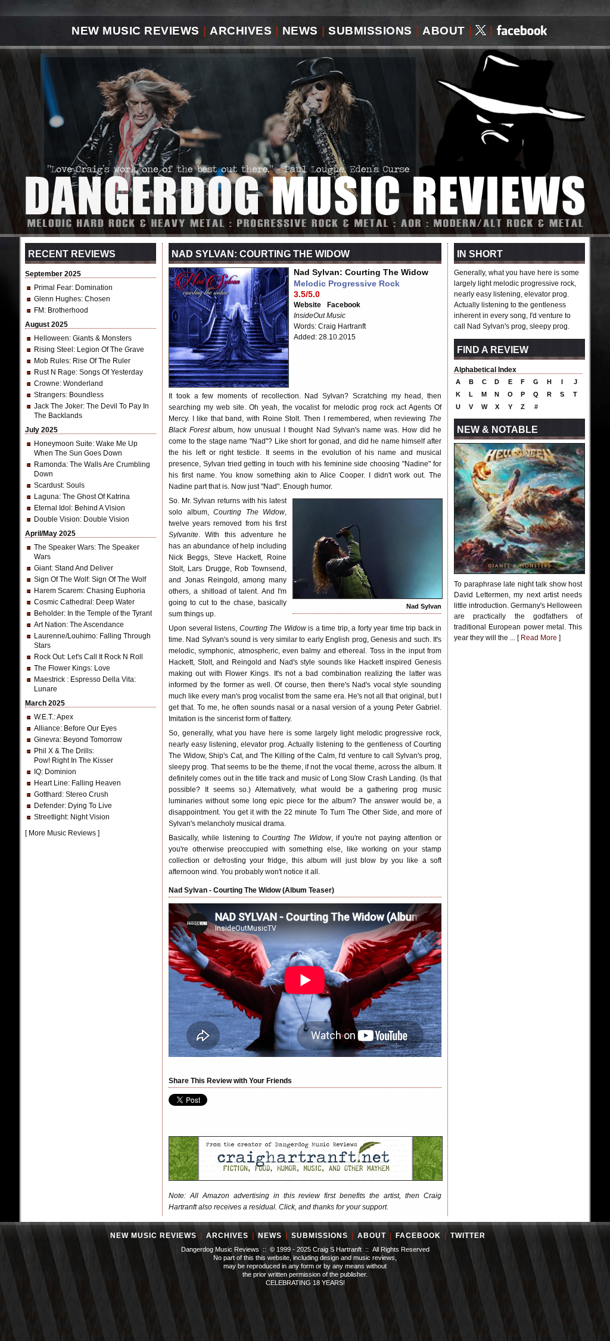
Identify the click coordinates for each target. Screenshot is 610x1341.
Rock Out (49, 657)
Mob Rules (51, 361)
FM (39, 310)
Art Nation (50, 624)
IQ (37, 772)
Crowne (47, 383)
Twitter (467, 1235)
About (443, 30)
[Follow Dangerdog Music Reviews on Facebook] (522, 31)
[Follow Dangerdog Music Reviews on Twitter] (480, 31)
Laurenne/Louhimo (65, 636)
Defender (49, 806)
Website (307, 305)
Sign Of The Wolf (61, 579)
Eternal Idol (52, 508)
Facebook (343, 305)
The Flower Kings (62, 668)
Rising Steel (53, 349)
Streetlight (50, 817)
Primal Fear (52, 287)
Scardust (48, 485)
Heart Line (51, 783)
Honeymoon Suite (63, 443)
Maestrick (50, 679)
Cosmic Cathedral (63, 602)
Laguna (46, 496)
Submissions (370, 30)
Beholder (49, 613)
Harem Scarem (58, 591)
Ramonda (50, 464)
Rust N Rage (55, 372)
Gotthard (48, 794)
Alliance (47, 728)
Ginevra (47, 739)
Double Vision (57, 519)
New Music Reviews (135, 30)
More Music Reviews (62, 833)
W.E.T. (44, 717)
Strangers (50, 395)
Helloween (51, 338)
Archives (241, 30)
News (300, 30)
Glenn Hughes (57, 299)
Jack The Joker (58, 406)
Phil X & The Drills (63, 751)
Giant (42, 568)
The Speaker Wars (64, 547)
